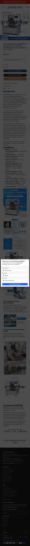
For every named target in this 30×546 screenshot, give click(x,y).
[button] (15, 270)
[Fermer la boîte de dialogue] (28, 260)
